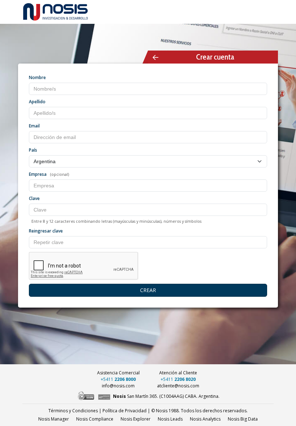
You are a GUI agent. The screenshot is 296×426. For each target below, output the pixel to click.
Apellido (37, 102)
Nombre (37, 77)
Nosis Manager (53, 419)
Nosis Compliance (94, 419)
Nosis (243, 419)
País (33, 150)
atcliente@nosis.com (178, 386)
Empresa (38, 174)
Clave (34, 198)
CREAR (148, 290)
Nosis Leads (170, 419)
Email (34, 126)
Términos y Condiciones (73, 411)
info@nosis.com (118, 386)
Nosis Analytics (205, 419)
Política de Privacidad (125, 411)
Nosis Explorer (136, 419)
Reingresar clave (46, 231)
